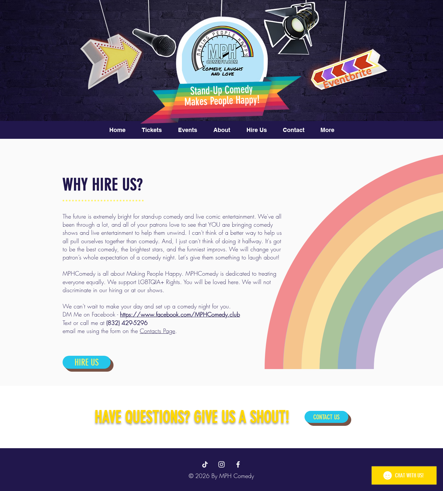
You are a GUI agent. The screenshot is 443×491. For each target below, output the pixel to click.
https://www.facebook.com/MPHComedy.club (180, 314)
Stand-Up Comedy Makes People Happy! (222, 95)
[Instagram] (221, 464)
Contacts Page (157, 331)
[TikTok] (205, 464)
